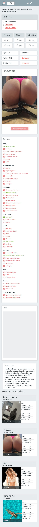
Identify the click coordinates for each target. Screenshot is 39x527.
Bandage (8, 244)
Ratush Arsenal (27, 9)
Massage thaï (10, 198)
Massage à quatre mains (13, 203)
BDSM (7, 233)
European (25, 58)
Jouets (8, 159)
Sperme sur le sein (11, 286)
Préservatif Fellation (11, 253)
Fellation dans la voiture (13, 260)
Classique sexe (10, 146)
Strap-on (8, 239)
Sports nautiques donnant (13, 295)
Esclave (8, 236)
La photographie (10, 171)
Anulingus (9, 184)
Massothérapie (10, 200)
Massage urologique (12, 195)
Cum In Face (9, 289)
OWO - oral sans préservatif (14, 151)
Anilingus (8, 266)
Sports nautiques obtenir (13, 297)
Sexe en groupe (10, 154)
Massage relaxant (11, 208)
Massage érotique (11, 192)
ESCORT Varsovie (7, 9)
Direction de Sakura (11, 211)
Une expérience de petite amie (15, 255)
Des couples (9, 176)
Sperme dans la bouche (13, 283)
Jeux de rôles (10, 241)
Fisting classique (11, 272)
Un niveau (8, 149)
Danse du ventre (10, 219)
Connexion (31, 2)
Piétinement (9, 246)
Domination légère (11, 231)
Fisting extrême (10, 277)
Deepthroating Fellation (13, 258)
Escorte (8, 168)
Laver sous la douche (12, 178)
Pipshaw (8, 181)
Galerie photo (9, 71)
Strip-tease (9, 217)
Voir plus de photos (19, 129)
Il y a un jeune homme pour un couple (17, 173)
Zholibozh (17, 9)
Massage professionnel (13, 190)
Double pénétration (11, 157)
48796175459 (10, 22)
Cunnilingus (9, 263)
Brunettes (25, 63)
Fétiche (8, 162)
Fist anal (8, 275)
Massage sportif (10, 205)
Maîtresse (8, 228)
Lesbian (8, 222)
